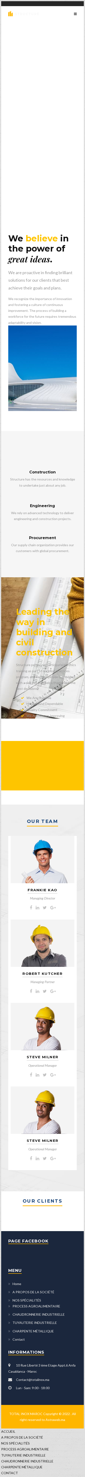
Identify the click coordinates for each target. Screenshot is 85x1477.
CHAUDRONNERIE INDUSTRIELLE (39, 1314)
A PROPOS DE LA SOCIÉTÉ (33, 1292)
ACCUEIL (8, 1431)
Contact (19, 1339)
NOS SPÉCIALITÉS (27, 1300)
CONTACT (9, 1473)
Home (17, 1284)
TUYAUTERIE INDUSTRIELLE (35, 1323)
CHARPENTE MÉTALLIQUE (33, 1331)
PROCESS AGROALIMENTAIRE (36, 1306)
